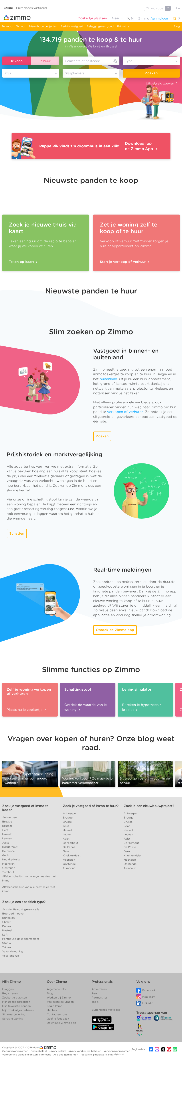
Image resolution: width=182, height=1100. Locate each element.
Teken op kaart (22, 262)
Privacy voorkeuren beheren (85, 1051)
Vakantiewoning (12, 951)
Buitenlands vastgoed (31, 8)
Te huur (21, 26)
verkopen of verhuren (125, 412)
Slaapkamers (74, 73)
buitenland (108, 379)
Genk (5, 855)
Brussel (7, 825)
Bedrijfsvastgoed (72, 26)
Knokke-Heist (11, 859)
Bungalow (8, 917)
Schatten (16, 533)
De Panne (8, 851)
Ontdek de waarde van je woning (85, 707)
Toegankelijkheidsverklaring (96, 1054)
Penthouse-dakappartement (20, 938)
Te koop (7, 26)
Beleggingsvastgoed (100, 26)
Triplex (6, 947)
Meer (116, 18)
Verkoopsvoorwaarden (117, 1051)
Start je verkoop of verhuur (123, 262)
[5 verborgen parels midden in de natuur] (145, 774)
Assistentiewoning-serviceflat (21, 909)
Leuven (7, 838)
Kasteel (7, 930)
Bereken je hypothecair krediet (141, 707)
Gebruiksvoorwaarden (15, 1051)
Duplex (6, 926)
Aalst (5, 842)
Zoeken (151, 73)
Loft (5, 934)
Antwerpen (9, 817)
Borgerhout (10, 846)
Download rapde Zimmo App (139, 146)
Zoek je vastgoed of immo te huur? (91, 806)
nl (176, 8)
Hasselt (7, 834)
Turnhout (8, 872)
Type (128, 61)
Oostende (8, 867)
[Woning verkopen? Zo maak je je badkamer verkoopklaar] (87, 774)
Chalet (6, 922)
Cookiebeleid (39, 1051)
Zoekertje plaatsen (92, 18)
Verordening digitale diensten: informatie (27, 1054)
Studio (6, 943)
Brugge (7, 821)
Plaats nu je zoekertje (25, 710)
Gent (5, 830)
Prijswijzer (124, 26)
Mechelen (8, 863)
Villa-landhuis (11, 955)
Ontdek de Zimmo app (115, 630)
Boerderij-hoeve (13, 913)
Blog (177, 26)
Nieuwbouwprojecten (43, 26)
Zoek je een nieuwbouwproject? (149, 806)
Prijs (7, 73)
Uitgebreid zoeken (160, 83)
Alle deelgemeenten (66, 1054)
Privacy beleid (57, 1051)
